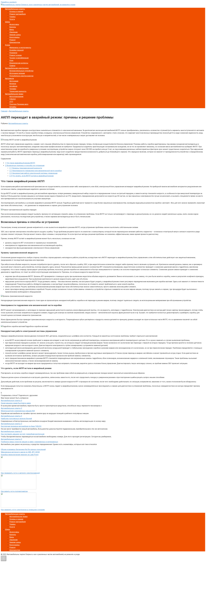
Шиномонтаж (14, 42)
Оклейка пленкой (16, 50)
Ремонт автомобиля (17, 14)
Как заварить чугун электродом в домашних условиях (23, 510)
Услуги (12, 19)
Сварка (12, 66)
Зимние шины (15, 35)
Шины (7, 22)
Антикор (12, 84)
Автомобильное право (14, 94)
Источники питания (17, 73)
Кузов (7, 45)
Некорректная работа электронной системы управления (33, 173)
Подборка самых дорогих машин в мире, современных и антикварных (29, 442)
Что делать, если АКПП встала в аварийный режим (31, 176)
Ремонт (12, 40)
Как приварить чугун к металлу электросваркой (20, 473)
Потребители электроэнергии (21, 76)
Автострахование (16, 97)
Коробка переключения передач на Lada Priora (19, 455)
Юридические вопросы (18, 63)
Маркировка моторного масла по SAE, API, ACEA (20, 452)
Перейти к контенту (9, 2)
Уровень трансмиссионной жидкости (25, 168)
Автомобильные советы (15, 9)
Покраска (13, 53)
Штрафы (12, 107)
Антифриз (13, 86)
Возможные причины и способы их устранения (24, 166)
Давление (13, 32)
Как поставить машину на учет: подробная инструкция (22, 434)
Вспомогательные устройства (21, 71)
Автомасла (9, 78)
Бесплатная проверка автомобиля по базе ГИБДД (21, 426)
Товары (12, 17)
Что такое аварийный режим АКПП (20, 163)
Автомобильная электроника (17, 68)
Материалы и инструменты (20, 48)
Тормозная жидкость (17, 91)
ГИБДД (12, 99)
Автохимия (13, 81)
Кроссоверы (14, 37)
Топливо (12, 89)
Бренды (12, 27)
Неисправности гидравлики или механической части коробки (35, 171)
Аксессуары (14, 24)
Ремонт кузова (15, 55)
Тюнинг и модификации (19, 58)
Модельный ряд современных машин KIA (18, 411)
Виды (11, 30)
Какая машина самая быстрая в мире (16, 403)
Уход (11, 60)
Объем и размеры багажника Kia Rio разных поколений (23, 449)
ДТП (11, 102)
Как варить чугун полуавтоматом (14, 491)
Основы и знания (16, 12)
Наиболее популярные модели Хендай (16, 419)
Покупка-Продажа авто (18, 104)
